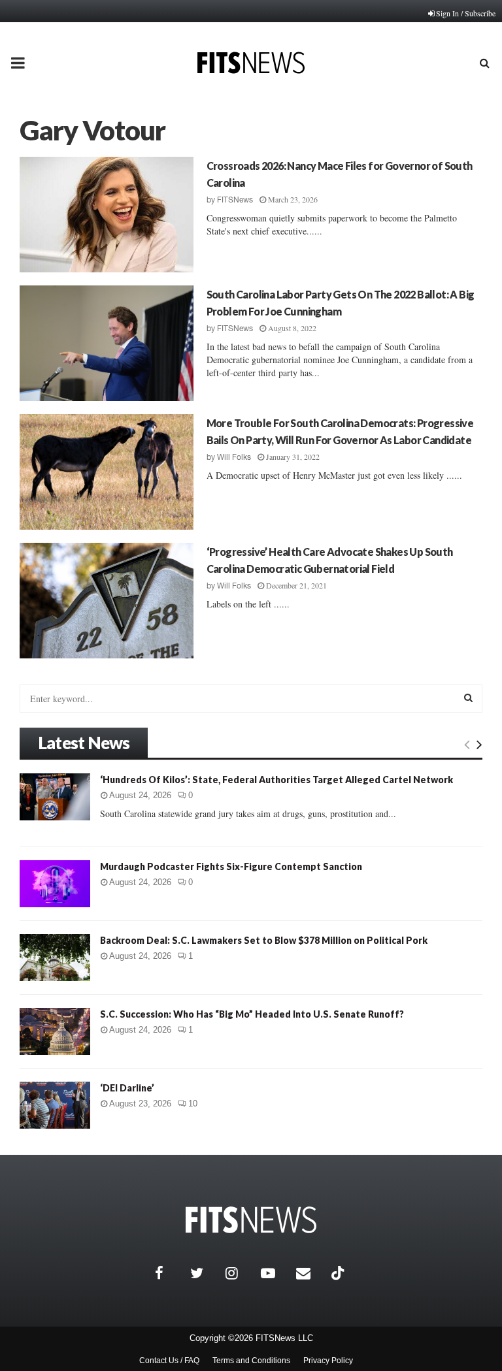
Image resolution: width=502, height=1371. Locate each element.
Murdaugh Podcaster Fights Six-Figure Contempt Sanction (231, 866)
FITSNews (235, 199)
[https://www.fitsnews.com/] (251, 1220)
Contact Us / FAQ (169, 1360)
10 (192, 1103)
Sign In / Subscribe (465, 13)
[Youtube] (275, 1273)
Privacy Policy (328, 1360)
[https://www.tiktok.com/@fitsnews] (339, 1273)
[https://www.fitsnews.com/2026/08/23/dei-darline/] (55, 1105)
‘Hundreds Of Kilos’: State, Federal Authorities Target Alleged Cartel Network (276, 779)
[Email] (310, 1273)
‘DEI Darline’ (127, 1087)
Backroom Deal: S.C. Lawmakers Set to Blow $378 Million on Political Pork (263, 940)
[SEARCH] (468, 698)
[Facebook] (169, 1273)
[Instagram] (240, 1273)
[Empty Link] (467, 744)
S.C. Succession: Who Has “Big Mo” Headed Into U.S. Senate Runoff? (252, 1014)
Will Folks (234, 457)
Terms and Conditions (251, 1360)
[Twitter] (204, 1273)
